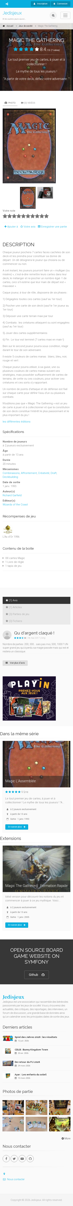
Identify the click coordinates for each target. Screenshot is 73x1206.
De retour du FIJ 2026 (27, 1062)
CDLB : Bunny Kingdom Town (31, 1049)
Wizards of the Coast (15, 504)
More (67, 1138)
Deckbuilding (10, 477)
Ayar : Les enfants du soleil (30, 1074)
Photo (12, 102)
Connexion (62, 3)
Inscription (42, 3)
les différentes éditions (16, 421)
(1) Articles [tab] (15, 607)
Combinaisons (11, 473)
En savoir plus (15, 827)
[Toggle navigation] (65, 15)
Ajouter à (12, 226)
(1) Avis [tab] (13, 600)
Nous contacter (16, 1179)
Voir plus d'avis (17, 663)
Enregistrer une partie (54, 226)
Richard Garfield (12, 495)
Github (33, 975)
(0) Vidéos (29, 102)
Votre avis (30, 226)
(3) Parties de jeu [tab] (19, 614)
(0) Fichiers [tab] (15, 621)
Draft (54, 473)
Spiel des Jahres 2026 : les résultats (36, 1037)
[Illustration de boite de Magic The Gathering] (36, 146)
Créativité (43, 473)
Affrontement (29, 473)
